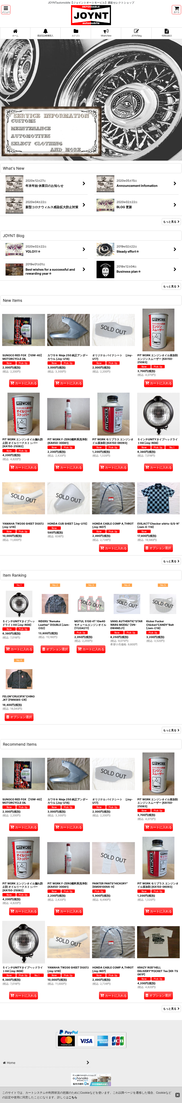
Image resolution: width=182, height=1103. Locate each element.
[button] (5, 9)
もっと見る (169, 221)
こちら (73, 1097)
